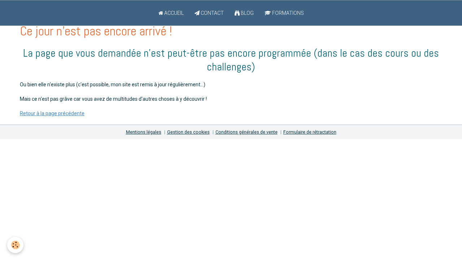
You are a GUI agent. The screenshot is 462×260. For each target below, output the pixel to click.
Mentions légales (143, 132)
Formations (287, 13)
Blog (247, 13)
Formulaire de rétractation (309, 132)
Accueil (173, 13)
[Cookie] (15, 245)
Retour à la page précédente (52, 113)
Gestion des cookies (188, 132)
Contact (212, 13)
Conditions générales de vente (246, 132)
